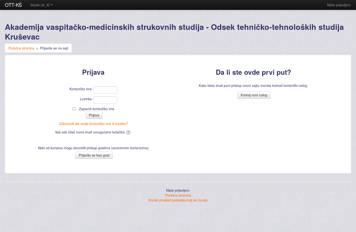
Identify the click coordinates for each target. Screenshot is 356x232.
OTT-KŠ (13, 4)
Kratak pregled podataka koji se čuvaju (178, 200)
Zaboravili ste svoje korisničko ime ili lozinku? (93, 123)
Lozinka (86, 98)
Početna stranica (178, 195)
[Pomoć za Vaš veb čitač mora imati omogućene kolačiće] (129, 132)
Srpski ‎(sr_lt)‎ (40, 4)
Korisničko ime (81, 88)
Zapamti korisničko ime (96, 108)
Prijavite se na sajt (54, 48)
